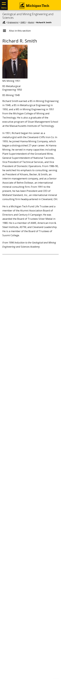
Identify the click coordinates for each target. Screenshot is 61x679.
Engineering (13, 22)
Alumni (31, 22)
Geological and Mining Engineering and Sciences (27, 15)
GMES (23, 22)
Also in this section (20, 30)
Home (3, 22)
